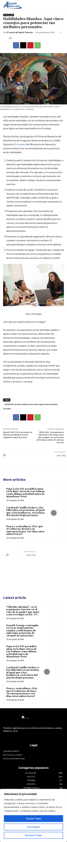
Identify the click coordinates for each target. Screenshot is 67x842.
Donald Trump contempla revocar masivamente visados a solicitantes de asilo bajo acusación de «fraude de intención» (22, 630)
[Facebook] (16, 45)
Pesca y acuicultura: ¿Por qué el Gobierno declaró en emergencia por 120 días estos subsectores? (25, 530)
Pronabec (20, 144)
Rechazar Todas (33, 835)
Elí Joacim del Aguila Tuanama (19, 32)
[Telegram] (31, 737)
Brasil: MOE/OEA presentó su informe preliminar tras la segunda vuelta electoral (17, 435)
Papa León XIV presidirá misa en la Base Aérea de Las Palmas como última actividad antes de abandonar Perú (25, 492)
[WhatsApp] (37, 45)
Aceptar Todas (33, 818)
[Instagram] (25, 737)
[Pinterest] (30, 45)
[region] (33, 815)
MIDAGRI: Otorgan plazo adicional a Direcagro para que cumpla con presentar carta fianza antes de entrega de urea (50, 437)
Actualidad (8, 15)
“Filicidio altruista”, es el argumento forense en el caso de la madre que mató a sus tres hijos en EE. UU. (22, 611)
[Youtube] (47, 737)
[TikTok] (36, 737)
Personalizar (33, 827)
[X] (23, 45)
